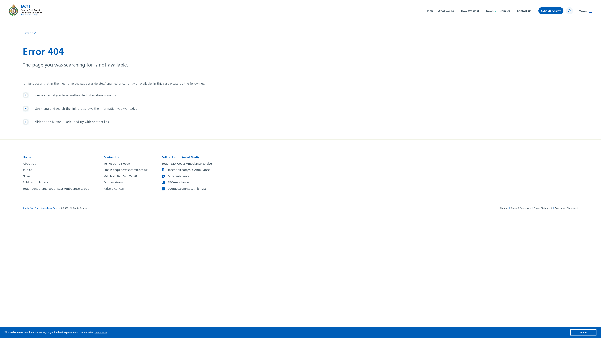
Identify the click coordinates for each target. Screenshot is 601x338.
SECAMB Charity (551, 11)
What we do (446, 11)
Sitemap (504, 208)
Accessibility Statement (566, 208)
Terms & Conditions (521, 208)
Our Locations (113, 182)
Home (430, 11)
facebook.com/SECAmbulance (189, 170)
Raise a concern (114, 188)
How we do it (470, 11)
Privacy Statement (543, 208)
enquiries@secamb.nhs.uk (130, 170)
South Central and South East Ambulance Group (56, 188)
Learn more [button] (101, 332)
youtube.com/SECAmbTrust (187, 188)
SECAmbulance (178, 182)
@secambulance (179, 176)
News (489, 11)
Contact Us (524, 11)
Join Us (505, 11)
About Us (29, 163)
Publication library (35, 182)
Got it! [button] (583, 332)
